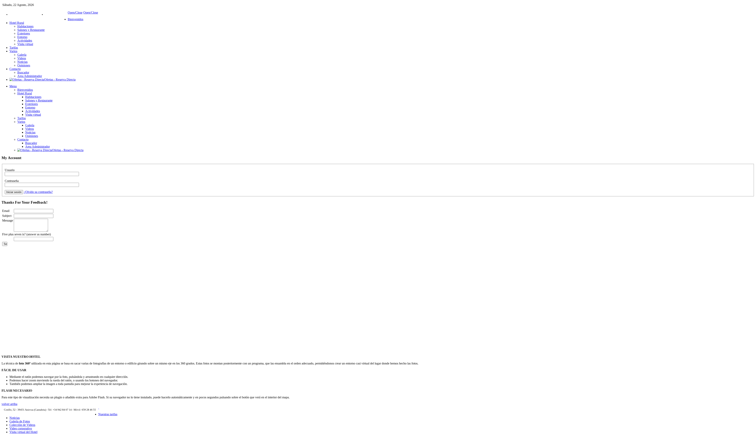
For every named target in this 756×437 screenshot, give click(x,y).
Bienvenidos (75, 19)
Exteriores (23, 33)
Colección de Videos (22, 425)
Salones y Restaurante (31, 30)
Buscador (23, 72)
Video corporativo (20, 428)
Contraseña (12, 181)
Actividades (24, 40)
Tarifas (13, 47)
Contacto (15, 69)
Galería (21, 54)
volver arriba (9, 404)
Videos (21, 58)
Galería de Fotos (19, 421)
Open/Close (75, 12)
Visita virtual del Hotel (23, 432)
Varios (13, 51)
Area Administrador (29, 76)
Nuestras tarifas (107, 414)
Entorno (22, 37)
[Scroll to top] (98, 407)
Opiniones (23, 65)
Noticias (22, 61)
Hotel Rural (16, 22)
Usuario (10, 170)
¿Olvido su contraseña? (38, 192)
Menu (13, 86)
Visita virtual (25, 44)
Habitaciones (25, 26)
